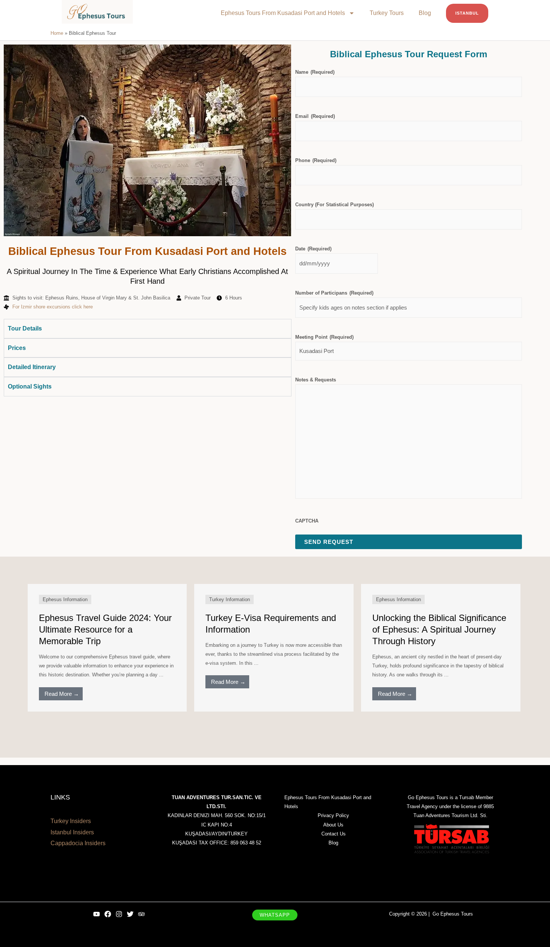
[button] (274, 915)
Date (313, 249)
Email (315, 116)
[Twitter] (130, 914)
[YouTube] (96, 914)
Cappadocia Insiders (78, 843)
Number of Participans (334, 293)
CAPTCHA (306, 521)
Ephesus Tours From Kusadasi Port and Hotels (283, 13)
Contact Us (333, 834)
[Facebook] (107, 914)
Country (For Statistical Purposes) (334, 204)
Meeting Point (324, 337)
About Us (333, 825)
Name (314, 72)
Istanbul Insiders (72, 832)
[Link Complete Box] (107, 647)
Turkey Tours (387, 13)
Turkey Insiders (71, 821)
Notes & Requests (315, 380)
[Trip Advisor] (141, 914)
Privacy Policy (333, 815)
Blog (425, 13)
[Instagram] (119, 914)
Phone (315, 160)
